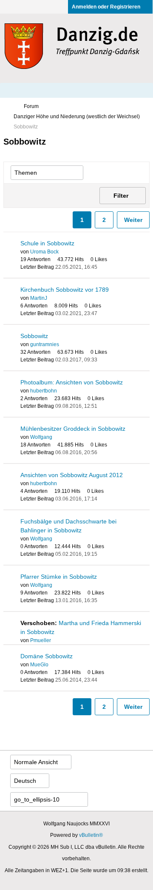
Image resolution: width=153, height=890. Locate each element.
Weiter (133, 219)
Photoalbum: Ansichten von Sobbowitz (71, 382)
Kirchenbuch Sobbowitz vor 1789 (64, 289)
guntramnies (44, 344)
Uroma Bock (44, 252)
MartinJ (38, 298)
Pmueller (40, 640)
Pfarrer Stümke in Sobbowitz (58, 576)
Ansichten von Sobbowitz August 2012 (71, 475)
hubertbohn (43, 391)
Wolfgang (41, 437)
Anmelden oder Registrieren (106, 7)
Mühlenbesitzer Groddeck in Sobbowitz (72, 428)
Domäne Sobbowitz (46, 656)
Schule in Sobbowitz (47, 243)
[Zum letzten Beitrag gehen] (102, 267)
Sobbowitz (34, 336)
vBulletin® (91, 835)
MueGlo (39, 665)
